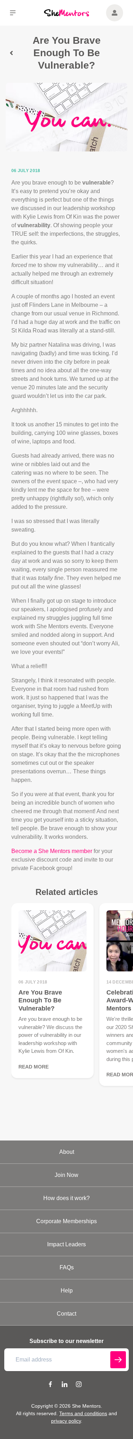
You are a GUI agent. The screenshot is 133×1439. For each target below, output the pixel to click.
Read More (33, 1067)
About (66, 1152)
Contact (66, 1314)
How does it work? (66, 1198)
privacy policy (66, 1421)
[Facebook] (50, 1385)
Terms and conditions (83, 1413)
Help (67, 1291)
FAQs (67, 1267)
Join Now (66, 1175)
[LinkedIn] (64, 1385)
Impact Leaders (66, 1244)
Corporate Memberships (66, 1221)
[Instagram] (79, 1385)
